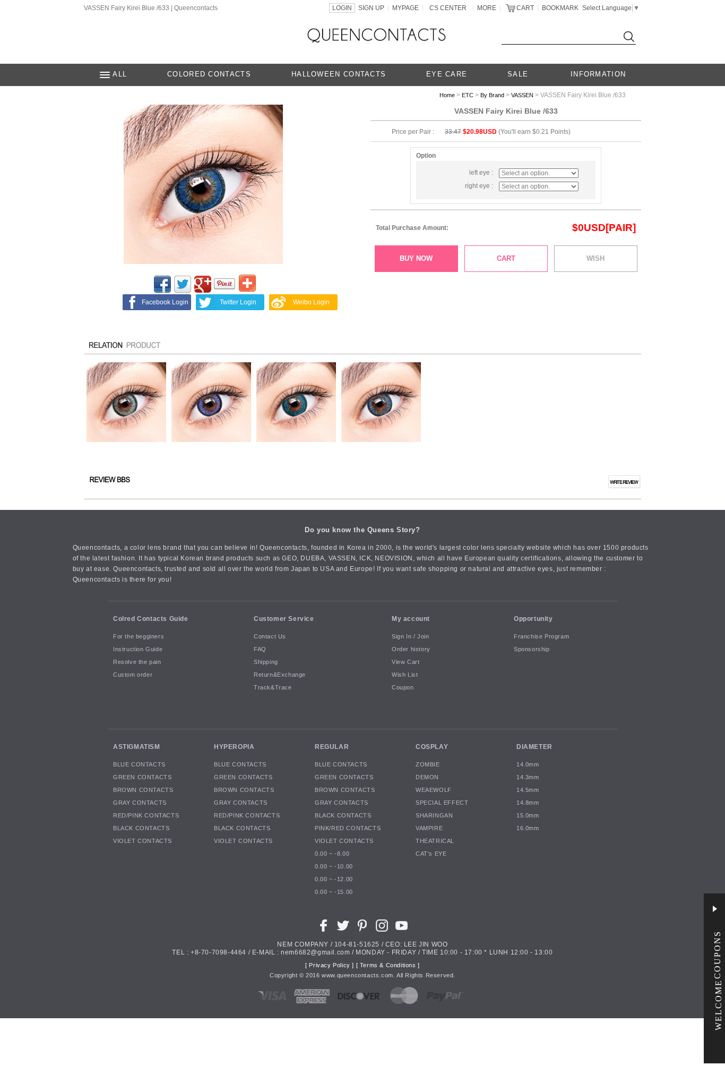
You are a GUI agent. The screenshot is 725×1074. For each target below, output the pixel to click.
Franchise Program (541, 637)
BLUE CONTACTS (139, 765)
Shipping (266, 662)
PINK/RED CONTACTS (348, 828)
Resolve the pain (137, 662)
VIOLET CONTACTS (142, 841)
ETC (467, 95)
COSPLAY (432, 747)
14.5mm (527, 790)
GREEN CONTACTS (142, 777)
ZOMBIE (428, 765)
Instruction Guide (137, 649)
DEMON (427, 777)
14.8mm (527, 803)
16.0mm (527, 828)
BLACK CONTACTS (141, 828)
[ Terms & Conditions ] (388, 965)
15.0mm (527, 816)
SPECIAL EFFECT (442, 803)
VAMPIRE (429, 828)
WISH (595, 258)
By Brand (492, 95)
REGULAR (332, 747)
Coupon (403, 688)
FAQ (260, 649)
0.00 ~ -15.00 (334, 892)
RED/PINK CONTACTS (146, 816)
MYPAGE (405, 8)
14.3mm (527, 777)
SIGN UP (371, 8)
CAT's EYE (431, 854)
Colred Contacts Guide (150, 619)
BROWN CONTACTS (143, 790)
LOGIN (342, 8)
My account (411, 619)
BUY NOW (416, 258)
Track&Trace (273, 688)
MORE (486, 8)
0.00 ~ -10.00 (334, 867)
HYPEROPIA (234, 747)
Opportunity (533, 619)
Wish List (405, 675)
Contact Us (270, 637)
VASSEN (522, 95)
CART (525, 8)
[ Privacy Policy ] (329, 965)
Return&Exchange (280, 675)
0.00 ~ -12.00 (334, 879)
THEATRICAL (435, 841)
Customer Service (284, 619)
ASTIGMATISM (136, 747)
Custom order (132, 675)
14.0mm (527, 765)
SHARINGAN (434, 816)
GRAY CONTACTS (140, 803)
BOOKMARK (560, 8)
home (447, 95)
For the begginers (138, 637)
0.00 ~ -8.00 (332, 854)
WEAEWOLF (434, 790)
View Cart (405, 662)
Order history (411, 649)
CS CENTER (448, 8)
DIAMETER (534, 747)
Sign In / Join (410, 637)
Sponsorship (532, 649)
